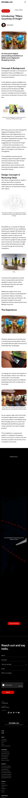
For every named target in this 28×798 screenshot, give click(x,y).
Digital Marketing (4, 769)
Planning (3, 783)
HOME (2, 730)
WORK (2, 732)
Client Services (4, 785)
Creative (3, 786)
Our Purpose (3, 739)
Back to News (18, 10)
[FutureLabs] (7, 2)
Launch (2, 790)
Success (3, 791)
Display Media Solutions (6, 777)
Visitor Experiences (5, 751)
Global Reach (4, 740)
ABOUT (2, 737)
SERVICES (3, 781)
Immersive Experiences (6, 767)
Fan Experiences (4, 756)
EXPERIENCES (4, 749)
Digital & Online (4, 758)
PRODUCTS (3, 763)
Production (3, 788)
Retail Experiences (5, 755)
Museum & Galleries (5, 760)
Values (2, 744)
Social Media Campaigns (6, 772)
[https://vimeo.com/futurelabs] (14, 712)
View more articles (14, 623)
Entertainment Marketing (6, 776)
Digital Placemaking (5, 753)
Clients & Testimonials (5, 745)
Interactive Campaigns (6, 766)
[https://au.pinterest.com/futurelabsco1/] (16, 712)
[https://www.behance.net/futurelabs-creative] (19, 712)
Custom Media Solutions (6, 774)
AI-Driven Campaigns (5, 771)
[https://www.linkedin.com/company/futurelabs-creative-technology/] (11, 712)
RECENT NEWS (4, 795)
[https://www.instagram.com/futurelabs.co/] (9, 712)
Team (2, 742)
